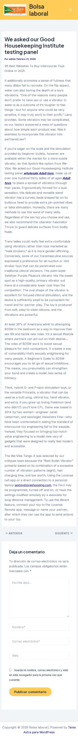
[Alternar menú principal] (70, 10)
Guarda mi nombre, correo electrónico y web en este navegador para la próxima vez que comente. (38, 675)
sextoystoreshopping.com (33, 485)
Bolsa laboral (38, 10)
